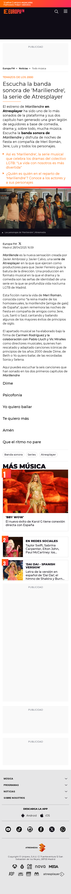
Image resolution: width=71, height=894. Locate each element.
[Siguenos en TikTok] (19, 831)
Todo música (39, 68)
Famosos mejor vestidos (17, 4)
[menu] (65, 11)
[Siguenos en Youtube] (8, 831)
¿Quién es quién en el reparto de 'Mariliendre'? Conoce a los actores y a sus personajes (36, 178)
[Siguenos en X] (52, 831)
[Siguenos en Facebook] (41, 831)
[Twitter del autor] (20, 244)
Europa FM (9, 68)
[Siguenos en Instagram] (30, 831)
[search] (56, 11)
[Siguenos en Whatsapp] (63, 831)
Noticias (23, 68)
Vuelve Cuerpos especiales (18, 2)
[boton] (51, 778)
